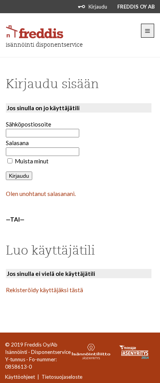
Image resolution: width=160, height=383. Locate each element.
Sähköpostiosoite (28, 124)
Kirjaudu (98, 6)
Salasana (17, 142)
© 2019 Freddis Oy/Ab (31, 344)
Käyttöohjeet (20, 377)
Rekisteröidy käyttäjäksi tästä (44, 289)
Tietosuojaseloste (62, 377)
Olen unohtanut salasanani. (41, 193)
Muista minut (32, 161)
